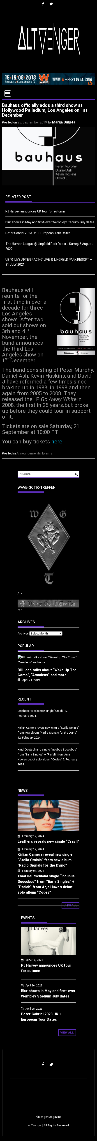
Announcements (28, 453)
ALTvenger (35, 1125)
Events (47, 453)
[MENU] (7, 93)
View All (70, 905)
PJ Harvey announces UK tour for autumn (35, 211)
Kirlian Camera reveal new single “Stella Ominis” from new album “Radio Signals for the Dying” (45, 859)
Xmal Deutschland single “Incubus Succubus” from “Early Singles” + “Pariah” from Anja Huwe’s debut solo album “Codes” (47, 754)
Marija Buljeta (63, 122)
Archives (23, 633)
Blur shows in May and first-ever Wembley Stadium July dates (50, 222)
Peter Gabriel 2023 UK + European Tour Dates (38, 233)
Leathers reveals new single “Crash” (41, 710)
